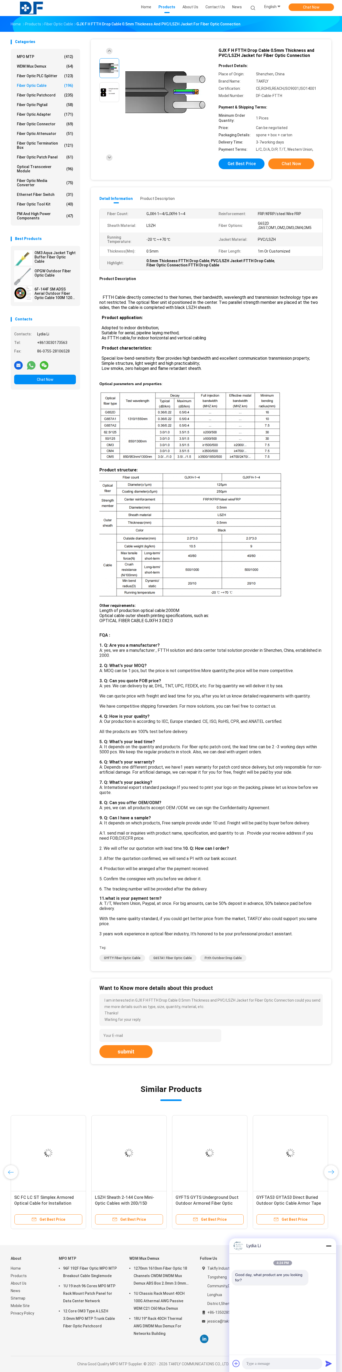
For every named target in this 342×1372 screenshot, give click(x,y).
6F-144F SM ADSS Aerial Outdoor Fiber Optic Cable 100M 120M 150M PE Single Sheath (54, 293)
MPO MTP (45, 57)
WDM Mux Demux (45, 66)
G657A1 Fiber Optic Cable (172, 958)
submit (126, 1051)
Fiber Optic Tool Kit (45, 204)
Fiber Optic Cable (45, 85)
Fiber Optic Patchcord (45, 95)
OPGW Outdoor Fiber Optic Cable (52, 273)
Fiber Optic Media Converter (45, 183)
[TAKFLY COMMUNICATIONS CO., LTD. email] (18, 365)
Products (19, 1276)
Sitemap (18, 1298)
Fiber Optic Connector (45, 124)
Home (16, 1268)
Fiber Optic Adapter (45, 114)
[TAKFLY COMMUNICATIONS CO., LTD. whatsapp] (31, 365)
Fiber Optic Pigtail (45, 105)
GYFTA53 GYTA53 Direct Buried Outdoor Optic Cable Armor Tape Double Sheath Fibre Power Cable (288, 1203)
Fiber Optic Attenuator (45, 133)
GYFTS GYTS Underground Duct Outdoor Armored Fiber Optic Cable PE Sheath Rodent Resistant (209, 1203)
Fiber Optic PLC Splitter (45, 76)
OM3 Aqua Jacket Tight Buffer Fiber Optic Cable (55, 257)
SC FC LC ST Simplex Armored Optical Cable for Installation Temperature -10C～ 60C (44, 1203)
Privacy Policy (22, 1313)
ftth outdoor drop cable (223, 958)
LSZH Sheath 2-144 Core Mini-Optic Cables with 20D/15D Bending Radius (124, 1203)
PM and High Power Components (45, 216)
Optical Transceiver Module (45, 169)
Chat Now (311, 7)
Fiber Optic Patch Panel (45, 157)
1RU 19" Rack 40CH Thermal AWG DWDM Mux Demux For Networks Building (158, 1326)
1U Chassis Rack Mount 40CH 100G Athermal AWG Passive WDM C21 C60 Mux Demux (159, 1301)
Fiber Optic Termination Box (45, 145)
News (15, 1291)
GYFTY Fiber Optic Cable (122, 958)
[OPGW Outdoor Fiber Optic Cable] (23, 276)
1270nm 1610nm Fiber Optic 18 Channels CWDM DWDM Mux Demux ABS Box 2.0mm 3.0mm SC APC (160, 1276)
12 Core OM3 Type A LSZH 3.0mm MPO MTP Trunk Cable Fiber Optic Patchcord (89, 1318)
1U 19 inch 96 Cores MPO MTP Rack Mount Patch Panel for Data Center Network (89, 1293)
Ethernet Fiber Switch (45, 194)
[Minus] (328, 1246)
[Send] (328, 1363)
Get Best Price (242, 163)
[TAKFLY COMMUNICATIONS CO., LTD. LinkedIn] (204, 1339)
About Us (18, 1283)
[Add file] (236, 1363)
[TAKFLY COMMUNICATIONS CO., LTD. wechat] (44, 365)
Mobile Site (20, 1306)
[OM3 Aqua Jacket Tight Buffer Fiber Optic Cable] (23, 258)
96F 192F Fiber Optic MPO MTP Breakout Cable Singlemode (90, 1272)
